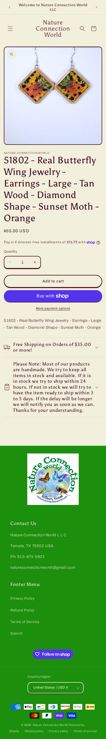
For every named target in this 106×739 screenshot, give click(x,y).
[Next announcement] (96, 7)
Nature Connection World (50, 724)
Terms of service (85, 731)
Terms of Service (25, 622)
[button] (10, 28)
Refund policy (34, 731)
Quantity (10, 251)
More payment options (53, 308)
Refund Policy (22, 610)
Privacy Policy (22, 598)
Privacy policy (58, 731)
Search (16, 633)
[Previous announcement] (9, 7)
